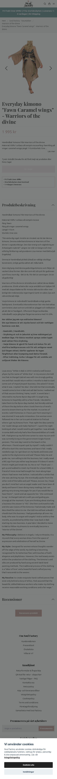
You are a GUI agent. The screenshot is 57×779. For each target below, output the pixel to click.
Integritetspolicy (12, 757)
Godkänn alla (28, 765)
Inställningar (28, 772)
